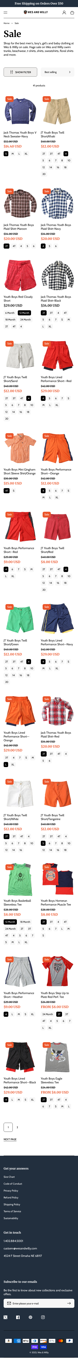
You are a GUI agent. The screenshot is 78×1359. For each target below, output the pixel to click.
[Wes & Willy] (39, 12)
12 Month (24, 312)
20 (44, 174)
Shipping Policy (12, 1204)
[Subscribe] (69, 1303)
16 (58, 167)
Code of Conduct (13, 1183)
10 (69, 160)
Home (6, 23)
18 (65, 167)
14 (51, 167)
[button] (5, 13)
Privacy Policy (11, 1190)
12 (43, 167)
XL (26, 153)
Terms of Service (12, 1211)
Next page (10, 1139)
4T (59, 153)
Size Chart (9, 1176)
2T (43, 153)
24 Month (25, 319)
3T (51, 153)
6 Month (10, 312)
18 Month (10, 319)
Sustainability (11, 1218)
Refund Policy (11, 1197)
